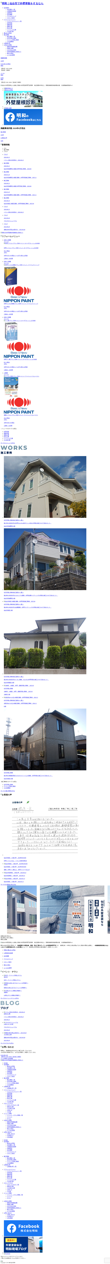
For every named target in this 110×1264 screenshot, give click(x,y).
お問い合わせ (8, 1132)
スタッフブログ (8, 1103)
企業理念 (9, 13)
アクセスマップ (11, 16)
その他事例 (10, 41)
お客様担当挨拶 (11, 11)
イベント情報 (8, 1113)
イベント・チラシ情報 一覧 (15, 1115)
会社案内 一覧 (11, 9)
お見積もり (10, 1135)
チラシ (9, 1118)
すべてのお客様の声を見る (8, 884)
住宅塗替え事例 (11, 38)
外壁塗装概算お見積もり (14, 51)
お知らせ (9, 1110)
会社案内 (6, 7)
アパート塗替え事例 (13, 40)
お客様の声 (7, 43)
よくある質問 (11, 55)
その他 (9, 1111)
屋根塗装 (9, 24)
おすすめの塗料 (11, 50)
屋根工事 (9, 26)
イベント (9, 1117)
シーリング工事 (11, 29)
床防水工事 (10, 1106)
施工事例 (6, 34)
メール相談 (4, 1058)
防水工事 (9, 28)
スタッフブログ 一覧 (13, 1105)
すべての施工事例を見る (8, 791)
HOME (6, 1063)
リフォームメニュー (9, 19)
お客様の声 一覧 (11, 1088)
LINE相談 (10, 1058)
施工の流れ (10, 53)
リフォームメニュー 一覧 (14, 21)
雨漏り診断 (10, 48)
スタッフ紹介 (11, 18)
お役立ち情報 (8, 45)
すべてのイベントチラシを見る (10, 998)
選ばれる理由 (8, 33)
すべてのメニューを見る (8, 443)
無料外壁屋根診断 (12, 46)
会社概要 (9, 14)
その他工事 (10, 31)
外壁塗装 (9, 23)
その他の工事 (11, 1108)
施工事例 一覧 (11, 36)
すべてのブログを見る (7, 1043)
